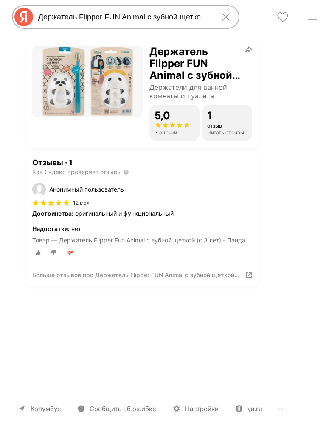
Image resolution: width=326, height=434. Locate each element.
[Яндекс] (23, 17)
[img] (51, 203)
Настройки (202, 409)
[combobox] (124, 17)
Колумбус (46, 409)
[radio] (38, 252)
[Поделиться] (248, 49)
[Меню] (312, 16)
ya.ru (254, 409)
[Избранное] (282, 17)
